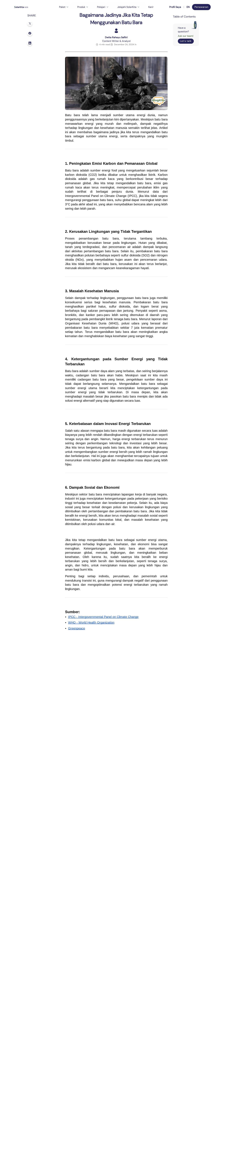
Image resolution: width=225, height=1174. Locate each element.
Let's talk (185, 41)
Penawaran (201, 7)
